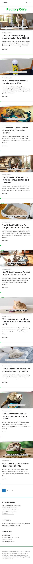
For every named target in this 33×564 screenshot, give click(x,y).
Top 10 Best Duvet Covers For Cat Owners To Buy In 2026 (16, 370)
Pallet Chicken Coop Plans (9, 512)
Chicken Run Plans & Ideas (9, 508)
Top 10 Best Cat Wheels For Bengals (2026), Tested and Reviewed (15, 180)
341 (12, 490)
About (4, 535)
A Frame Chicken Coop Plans (10, 510)
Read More (5, 49)
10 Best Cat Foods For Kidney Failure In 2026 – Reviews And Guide (16, 321)
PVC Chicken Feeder (8, 514)
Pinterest (5, 541)
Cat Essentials (7, 32)
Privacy (17, 537)
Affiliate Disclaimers (7, 537)
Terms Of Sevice (7, 539)
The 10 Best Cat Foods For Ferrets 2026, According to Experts (14, 416)
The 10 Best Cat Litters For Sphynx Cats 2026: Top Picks (15, 226)
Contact (9, 535)
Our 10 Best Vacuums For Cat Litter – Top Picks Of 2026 (16, 273)
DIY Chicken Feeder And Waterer (11, 505)
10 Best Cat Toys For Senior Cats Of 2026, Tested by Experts (15, 130)
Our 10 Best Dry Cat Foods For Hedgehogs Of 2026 (16, 464)
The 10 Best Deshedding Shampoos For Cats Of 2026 (15, 36)
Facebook (12, 541)
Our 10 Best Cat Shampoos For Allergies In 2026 (15, 82)
